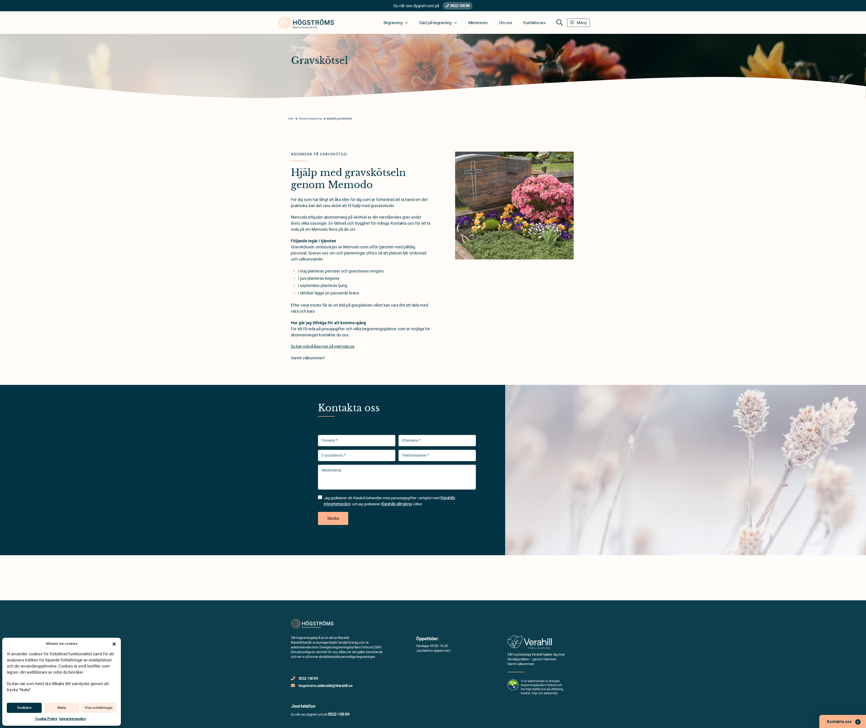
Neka (62, 708)
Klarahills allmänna (396, 504)
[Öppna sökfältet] (559, 22)
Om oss (505, 22)
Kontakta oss (534, 22)
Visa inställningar (99, 708)
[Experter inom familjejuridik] (529, 643)
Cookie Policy (46, 719)
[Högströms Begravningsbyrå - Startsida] (315, 623)
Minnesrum (478, 22)
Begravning (393, 22)
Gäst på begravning (435, 22)
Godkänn (24, 708)
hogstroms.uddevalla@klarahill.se (325, 686)
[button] (114, 643)
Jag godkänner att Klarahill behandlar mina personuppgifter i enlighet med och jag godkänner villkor (389, 500)
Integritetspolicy (72, 719)
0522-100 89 (460, 6)
